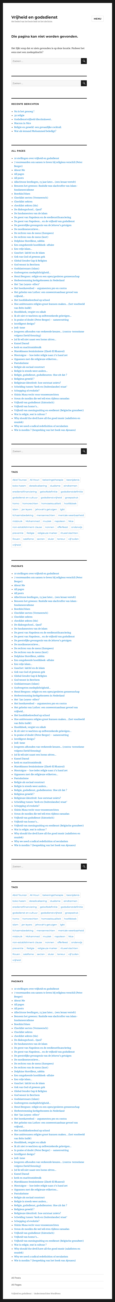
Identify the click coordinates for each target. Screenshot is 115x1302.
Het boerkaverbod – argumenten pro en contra (40, 288)
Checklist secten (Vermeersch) (31, 197)
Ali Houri (34, 480)
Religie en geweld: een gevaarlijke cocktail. (38, 127)
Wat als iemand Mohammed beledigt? (35, 131)
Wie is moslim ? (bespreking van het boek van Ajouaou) (45, 430)
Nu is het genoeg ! (24, 111)
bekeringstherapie (52, 480)
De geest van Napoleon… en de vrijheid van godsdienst (44, 221)
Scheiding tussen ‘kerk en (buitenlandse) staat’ (40, 386)
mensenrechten (46, 515)
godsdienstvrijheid (51, 497)
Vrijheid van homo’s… (26, 406)
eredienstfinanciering (24, 491)
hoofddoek (70, 503)
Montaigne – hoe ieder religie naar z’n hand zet (41, 355)
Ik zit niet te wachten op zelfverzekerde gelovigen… (43, 315)
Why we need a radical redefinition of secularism (41, 426)
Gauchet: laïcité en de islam (29, 252)
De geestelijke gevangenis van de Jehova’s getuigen (43, 225)
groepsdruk (71, 497)
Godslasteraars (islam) (26, 268)
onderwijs (76, 527)
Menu (98, 18)
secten (41, 539)
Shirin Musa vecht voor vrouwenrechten (36, 394)
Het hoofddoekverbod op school (32, 300)
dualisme (55, 485)
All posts (19, 178)
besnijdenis (72, 480)
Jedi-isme (19, 327)
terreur (61, 539)
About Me (19, 170)
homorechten (30, 503)
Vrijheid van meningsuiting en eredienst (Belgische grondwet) (49, 410)
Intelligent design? (24, 323)
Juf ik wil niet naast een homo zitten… (35, 339)
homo (15, 503)
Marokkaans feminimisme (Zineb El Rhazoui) (39, 351)
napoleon (60, 521)
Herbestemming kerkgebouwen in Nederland (39, 280)
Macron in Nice (22, 123)
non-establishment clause (27, 527)
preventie (17, 533)
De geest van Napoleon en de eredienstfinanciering (42, 217)
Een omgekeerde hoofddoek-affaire (34, 244)
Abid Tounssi (19, 480)
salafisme (28, 539)
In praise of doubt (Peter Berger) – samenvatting (41, 319)
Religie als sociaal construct (29, 367)
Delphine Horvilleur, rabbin (29, 241)
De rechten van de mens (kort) (31, 237)
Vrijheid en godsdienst (34, 17)
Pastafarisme (21, 363)
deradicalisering (38, 485)
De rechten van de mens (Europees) (34, 233)
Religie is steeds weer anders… (31, 371)
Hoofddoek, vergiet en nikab (30, 311)
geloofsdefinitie (49, 491)
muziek (47, 521)
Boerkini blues (22, 193)
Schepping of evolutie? (26, 390)
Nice (70, 521)
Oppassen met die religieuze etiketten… (36, 359)
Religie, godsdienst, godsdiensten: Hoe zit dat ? (40, 374)
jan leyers (27, 509)
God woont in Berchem (27, 264)
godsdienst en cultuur (25, 497)
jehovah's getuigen (46, 509)
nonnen (49, 527)
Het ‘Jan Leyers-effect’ (27, 284)
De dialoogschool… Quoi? (28, 209)
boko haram (19, 485)
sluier (51, 539)
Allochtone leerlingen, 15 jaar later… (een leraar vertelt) (45, 181)
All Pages (16, 1284)
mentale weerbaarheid (71, 515)
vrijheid (16, 545)
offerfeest (62, 527)
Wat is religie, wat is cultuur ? (30, 414)
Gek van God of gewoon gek (29, 256)
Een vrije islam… (23, 248)
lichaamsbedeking (22, 515)
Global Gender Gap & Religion (30, 260)
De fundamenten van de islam (30, 213)
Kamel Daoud (21, 343)
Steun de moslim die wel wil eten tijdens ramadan (41, 398)
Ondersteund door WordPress (47, 1293)
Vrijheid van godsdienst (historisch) (34, 402)
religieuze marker (47, 533)
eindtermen (70, 485)
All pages (19, 174)
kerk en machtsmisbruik (27, 347)
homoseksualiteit (51, 503)
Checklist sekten (23, 201)
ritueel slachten (69, 533)
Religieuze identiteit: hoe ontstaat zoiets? (37, 382)
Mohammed (33, 521)
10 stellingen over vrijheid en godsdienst (36, 158)
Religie (30, 533)
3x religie (19, 115)
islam (15, 509)
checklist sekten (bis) (26, 205)
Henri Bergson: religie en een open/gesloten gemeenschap (47, 276)
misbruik (17, 521)
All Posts (16, 1278)
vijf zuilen (73, 539)
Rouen (16, 539)
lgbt (62, 509)
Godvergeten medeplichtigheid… (32, 272)
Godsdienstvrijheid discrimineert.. (33, 119)
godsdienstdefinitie (72, 491)
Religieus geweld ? (24, 378)
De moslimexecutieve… (27, 229)
